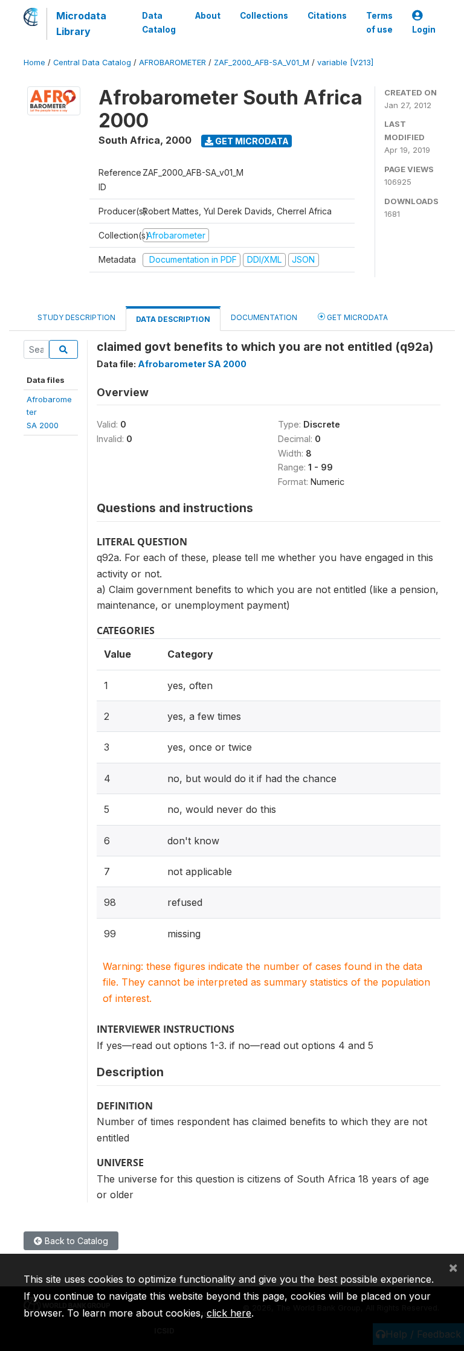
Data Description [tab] (173, 319)
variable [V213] (345, 62)
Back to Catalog (75, 1241)
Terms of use (379, 22)
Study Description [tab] (76, 317)
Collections (264, 16)
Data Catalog (159, 22)
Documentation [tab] (264, 317)
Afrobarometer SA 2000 (192, 364)
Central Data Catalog (92, 62)
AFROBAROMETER (172, 62)
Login (424, 29)
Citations (327, 16)
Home (34, 62)
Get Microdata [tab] (356, 317)
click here (229, 1313)
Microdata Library (81, 23)
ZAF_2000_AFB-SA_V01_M (261, 62)
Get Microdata (251, 141)
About (208, 16)
